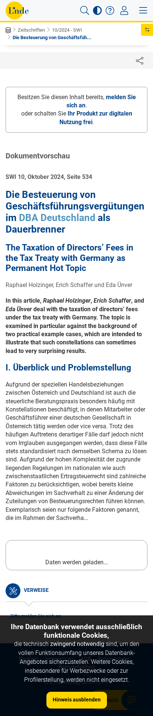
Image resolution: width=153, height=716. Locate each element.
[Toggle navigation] (124, 10)
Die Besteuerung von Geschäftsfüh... (52, 37)
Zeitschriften (31, 30)
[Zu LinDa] (17, 10)
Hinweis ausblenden (77, 700)
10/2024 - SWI (67, 30)
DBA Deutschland (57, 217)
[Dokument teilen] (139, 60)
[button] (84, 10)
